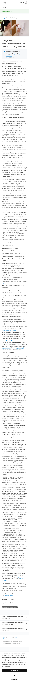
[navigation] (14, 17)
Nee (13, 603)
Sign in (22, 2)
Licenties (9, 643)
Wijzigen (16, 638)
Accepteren (14, 670)
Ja (5, 603)
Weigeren (14, 675)
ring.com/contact (21, 577)
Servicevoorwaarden (16, 643)
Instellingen (14, 679)
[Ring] (4, 2)
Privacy (4, 643)
